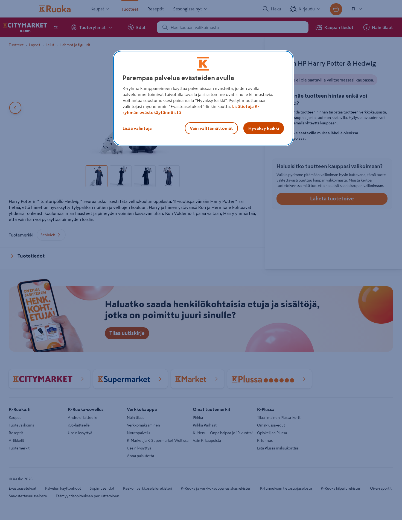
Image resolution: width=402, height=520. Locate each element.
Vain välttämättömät (211, 128)
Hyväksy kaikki (263, 128)
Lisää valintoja (137, 128)
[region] (203, 98)
